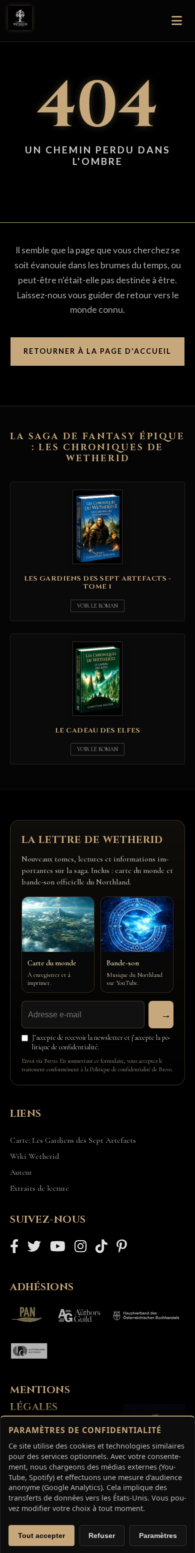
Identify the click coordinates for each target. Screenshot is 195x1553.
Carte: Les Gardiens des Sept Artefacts (73, 1140)
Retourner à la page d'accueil (98, 351)
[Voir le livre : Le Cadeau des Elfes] (97, 718)
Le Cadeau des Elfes (97, 730)
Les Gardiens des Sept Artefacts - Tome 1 (98, 582)
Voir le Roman (97, 606)
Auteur (21, 1172)
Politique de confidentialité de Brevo (131, 1069)
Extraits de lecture (39, 1188)
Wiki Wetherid (34, 1156)
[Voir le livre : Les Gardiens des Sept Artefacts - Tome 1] (97, 566)
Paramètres (158, 1536)
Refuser (101, 1536)
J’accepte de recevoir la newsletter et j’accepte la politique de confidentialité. (101, 1042)
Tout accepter (41, 1536)
